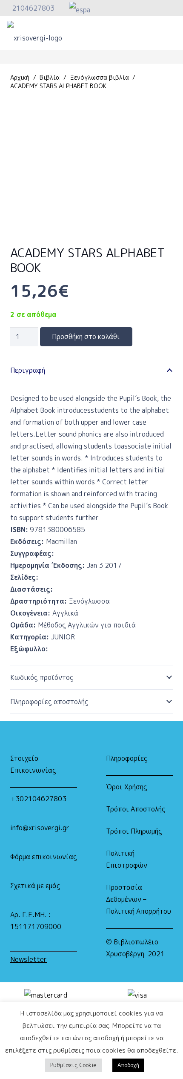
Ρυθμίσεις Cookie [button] (73, 1065)
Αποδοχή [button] (128, 1065)
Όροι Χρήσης (126, 786)
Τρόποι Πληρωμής (134, 831)
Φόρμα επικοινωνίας (43, 856)
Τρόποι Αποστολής (136, 809)
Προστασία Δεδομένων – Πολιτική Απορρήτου (138, 899)
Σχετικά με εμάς (35, 885)
